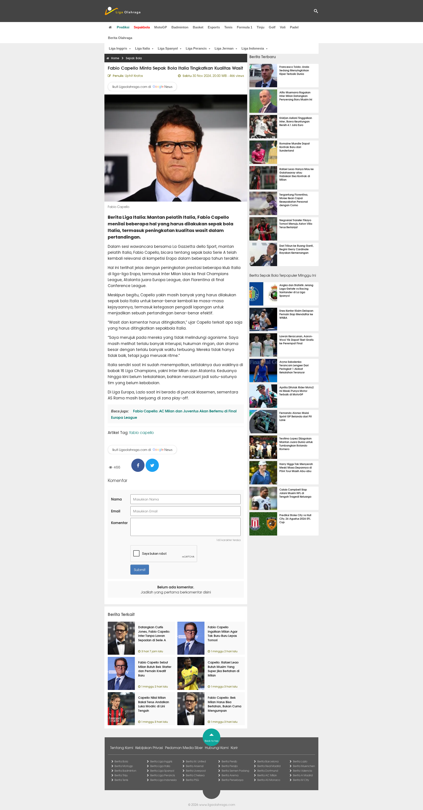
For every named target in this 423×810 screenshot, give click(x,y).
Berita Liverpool (196, 771)
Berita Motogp (124, 766)
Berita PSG (192, 780)
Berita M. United (196, 761)
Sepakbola (142, 27)
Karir (234, 747)
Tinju (260, 27)
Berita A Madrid (303, 775)
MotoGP (160, 27)
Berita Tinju (121, 775)
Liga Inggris (118, 48)
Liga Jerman (224, 48)
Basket (198, 27)
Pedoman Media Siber (184, 747)
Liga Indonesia (252, 48)
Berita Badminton (125, 771)
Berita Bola (121, 761)
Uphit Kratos (134, 75)
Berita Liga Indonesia (163, 780)
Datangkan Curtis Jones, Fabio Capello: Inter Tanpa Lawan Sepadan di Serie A (154, 633)
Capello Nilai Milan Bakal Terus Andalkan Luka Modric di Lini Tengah (153, 704)
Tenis (228, 27)
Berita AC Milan (267, 775)
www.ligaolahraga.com (217, 804)
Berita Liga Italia (160, 766)
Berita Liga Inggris (161, 761)
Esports (214, 27)
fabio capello (141, 432)
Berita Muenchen (304, 766)
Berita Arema (230, 775)
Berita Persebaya (232, 780)
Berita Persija (229, 766)
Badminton (179, 27)
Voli (283, 27)
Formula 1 (244, 27)
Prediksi (123, 27)
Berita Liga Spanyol (162, 771)
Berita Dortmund (267, 771)
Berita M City (301, 780)
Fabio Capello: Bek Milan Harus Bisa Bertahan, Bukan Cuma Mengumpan (224, 704)
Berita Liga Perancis (162, 775)
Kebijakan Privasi (149, 747)
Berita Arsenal (194, 766)
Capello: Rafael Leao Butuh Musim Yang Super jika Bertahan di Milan (223, 669)
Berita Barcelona (267, 761)
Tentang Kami (121, 747)
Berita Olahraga (120, 38)
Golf (272, 27)
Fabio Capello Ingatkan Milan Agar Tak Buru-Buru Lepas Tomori (222, 633)
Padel (294, 27)
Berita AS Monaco (268, 780)
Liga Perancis (196, 48)
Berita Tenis (121, 780)
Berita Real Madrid (268, 766)
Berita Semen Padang (235, 771)
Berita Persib (229, 761)
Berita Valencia (302, 771)
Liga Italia (142, 48)
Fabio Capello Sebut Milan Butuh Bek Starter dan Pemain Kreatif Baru (154, 669)
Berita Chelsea (195, 775)
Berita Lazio (300, 761)
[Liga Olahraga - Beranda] (122, 11)
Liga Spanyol (168, 48)
